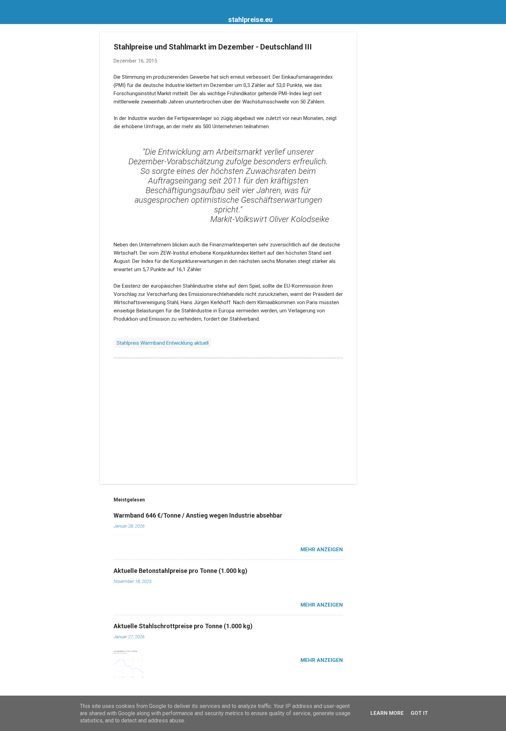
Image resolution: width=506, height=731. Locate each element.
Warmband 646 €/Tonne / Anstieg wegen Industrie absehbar (198, 515)
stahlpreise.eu (250, 19)
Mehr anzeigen (322, 549)
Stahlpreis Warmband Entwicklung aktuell (163, 343)
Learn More (387, 713)
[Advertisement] (384, 135)
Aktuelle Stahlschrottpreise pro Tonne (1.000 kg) (183, 626)
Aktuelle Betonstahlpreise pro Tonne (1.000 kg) (180, 570)
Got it (419, 713)
